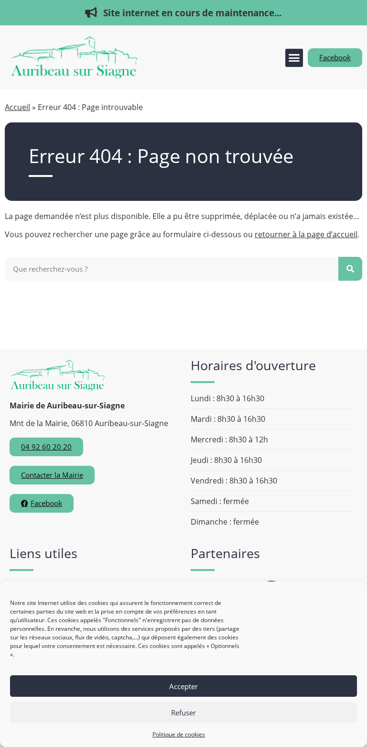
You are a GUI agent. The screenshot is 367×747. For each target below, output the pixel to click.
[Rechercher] (350, 269)
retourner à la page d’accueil (306, 234)
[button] (294, 58)
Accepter (183, 686)
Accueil (17, 107)
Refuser (183, 712)
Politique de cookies (178, 734)
